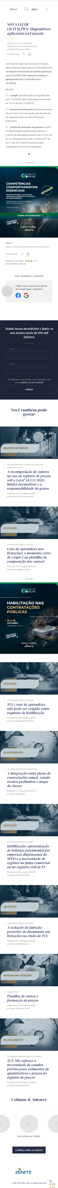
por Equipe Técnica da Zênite (18, 49)
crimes (8, 247)
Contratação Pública (16, 465)
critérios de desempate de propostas (27, 247)
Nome (11, 349)
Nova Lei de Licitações (23, 43)
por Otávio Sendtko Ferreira (18, 944)
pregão (46, 247)
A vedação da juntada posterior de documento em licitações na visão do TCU (28, 931)
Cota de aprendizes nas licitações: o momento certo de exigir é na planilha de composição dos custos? (29, 555)
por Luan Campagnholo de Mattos (20, 721)
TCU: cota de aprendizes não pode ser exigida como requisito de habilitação (28, 708)
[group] (44, 1125)
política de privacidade (32, 382)
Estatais (10, 43)
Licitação (29, 545)
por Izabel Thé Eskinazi (16, 794)
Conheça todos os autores (29, 1150)
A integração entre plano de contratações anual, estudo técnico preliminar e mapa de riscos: (29, 779)
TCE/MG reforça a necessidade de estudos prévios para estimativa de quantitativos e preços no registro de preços (28, 1069)
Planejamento (32, 769)
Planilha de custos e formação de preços (22, 998)
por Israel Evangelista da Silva (18, 569)
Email (11, 364)
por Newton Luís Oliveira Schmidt (20, 496)
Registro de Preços (15, 467)
